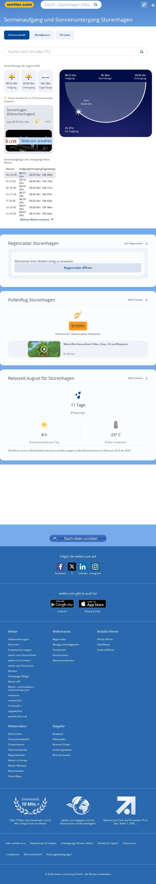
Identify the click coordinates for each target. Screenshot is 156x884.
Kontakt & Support (108, 843)
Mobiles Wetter (107, 631)
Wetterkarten (62, 631)
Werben (12, 671)
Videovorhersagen (18, 639)
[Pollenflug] (144, 5)
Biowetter (58, 734)
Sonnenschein (60, 655)
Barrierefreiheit (33, 854)
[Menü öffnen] (151, 4)
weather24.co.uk (17, 716)
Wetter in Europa (17, 760)
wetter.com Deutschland (22, 655)
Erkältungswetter (62, 749)
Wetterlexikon (16, 771)
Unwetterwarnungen (19, 650)
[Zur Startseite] (20, 4)
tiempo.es (13, 695)
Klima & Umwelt (62, 755)
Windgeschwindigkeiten (66, 644)
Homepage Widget (18, 676)
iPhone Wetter (105, 639)
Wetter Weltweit (17, 765)
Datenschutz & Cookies (43, 843)
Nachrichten (15, 734)
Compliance (13, 854)
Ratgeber (59, 726)
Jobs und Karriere (16, 843)
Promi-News (15, 776)
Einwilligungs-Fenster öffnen (77, 843)
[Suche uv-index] (141, 52)
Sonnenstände (16, 35)
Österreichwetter (17, 749)
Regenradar (59, 639)
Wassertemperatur (63, 660)
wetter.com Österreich (21, 665)
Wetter (12, 631)
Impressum (129, 843)
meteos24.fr (15, 700)
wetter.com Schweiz (19, 660)
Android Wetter (105, 650)
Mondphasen (42, 35)
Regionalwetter (16, 755)
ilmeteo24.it (15, 706)
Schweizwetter (16, 744)
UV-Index (65, 35)
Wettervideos (17, 726)
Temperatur (59, 650)
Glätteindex (59, 739)
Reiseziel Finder (61, 744)
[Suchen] (95, 5)
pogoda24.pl (15, 711)
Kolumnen (14, 644)
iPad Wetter (103, 644)
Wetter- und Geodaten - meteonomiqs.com (21, 688)
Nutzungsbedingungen (59, 854)
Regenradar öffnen (78, 268)
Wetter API (14, 681)
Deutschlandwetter (19, 739)
